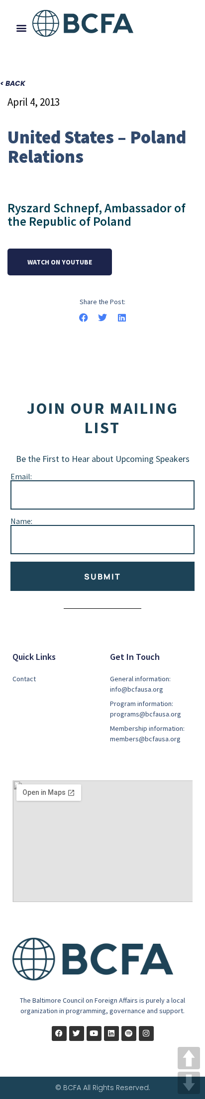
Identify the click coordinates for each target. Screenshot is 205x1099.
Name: (21, 521)
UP (189, 1058)
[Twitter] (76, 1033)
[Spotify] (128, 1033)
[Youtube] (94, 1033)
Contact (24, 678)
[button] (21, 27)
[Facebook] (59, 1033)
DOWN (189, 1083)
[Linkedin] (111, 1033)
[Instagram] (146, 1033)
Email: (21, 476)
